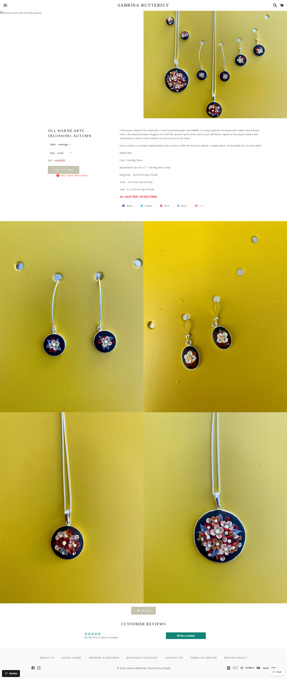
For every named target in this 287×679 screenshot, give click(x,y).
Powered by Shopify (158, 668)
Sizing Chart (72, 657)
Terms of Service (203, 657)
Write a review (186, 636)
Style (53, 144)
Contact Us (174, 657)
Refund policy (235, 657)
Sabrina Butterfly (143, 5)
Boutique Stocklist (142, 657)
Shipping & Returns (104, 657)
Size (52, 153)
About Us (47, 657)
